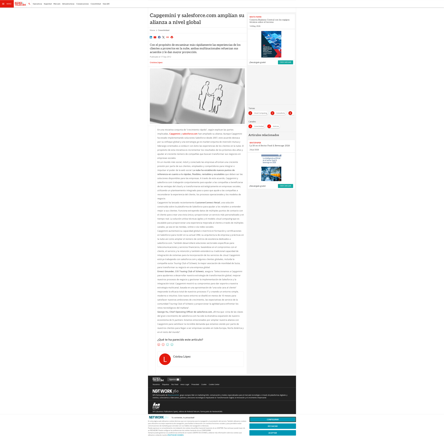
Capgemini (174, 133)
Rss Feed (174, 384)
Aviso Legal (184, 384)
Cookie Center (214, 384)
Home (152, 30)
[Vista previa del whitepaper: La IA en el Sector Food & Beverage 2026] (271, 168)
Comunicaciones (82, 4)
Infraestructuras (68, 4)
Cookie (204, 384)
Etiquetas (165, 384)
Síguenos (172, 379)
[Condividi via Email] (155, 37)
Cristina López (156, 62)
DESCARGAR (285, 62)
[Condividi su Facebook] (159, 37)
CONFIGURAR (273, 419)
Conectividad (96, 4)
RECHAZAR (273, 426)
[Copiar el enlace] (168, 37)
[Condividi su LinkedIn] (151, 37)
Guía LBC (106, 4)
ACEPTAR (272, 432)
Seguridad (48, 4)
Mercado (57, 4)
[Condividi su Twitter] (163, 37)
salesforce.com (190, 133)
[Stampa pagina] (172, 37)
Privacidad (195, 384)
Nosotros (156, 384)
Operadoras (37, 4)
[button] (7, 4)
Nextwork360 (173, 395)
